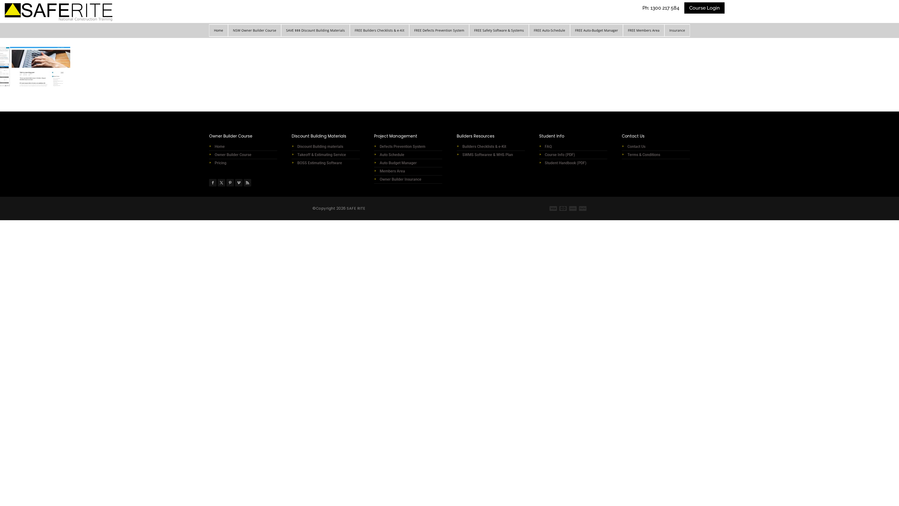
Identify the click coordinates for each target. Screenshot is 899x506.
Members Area (392, 171)
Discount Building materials (320, 146)
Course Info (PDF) (560, 155)
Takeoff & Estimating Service (321, 155)
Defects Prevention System (402, 146)
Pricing (220, 163)
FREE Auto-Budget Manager (596, 30)
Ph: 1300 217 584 (660, 8)
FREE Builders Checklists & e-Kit (379, 30)
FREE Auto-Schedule (549, 30)
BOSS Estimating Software (319, 163)
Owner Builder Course (233, 155)
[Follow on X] (221, 182)
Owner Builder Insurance (400, 179)
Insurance (677, 30)
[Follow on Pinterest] (230, 182)
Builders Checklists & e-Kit (484, 146)
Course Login (704, 8)
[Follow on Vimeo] (239, 182)
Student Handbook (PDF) (565, 163)
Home (218, 30)
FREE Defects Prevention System (439, 30)
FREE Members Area (644, 30)
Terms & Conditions (643, 155)
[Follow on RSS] (247, 182)
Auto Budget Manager (399, 163)
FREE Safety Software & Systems (499, 30)
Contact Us (636, 146)
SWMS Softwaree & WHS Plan (487, 155)
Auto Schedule (392, 155)
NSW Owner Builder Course (254, 30)
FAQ (548, 146)
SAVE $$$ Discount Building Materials (315, 30)
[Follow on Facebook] (213, 182)
